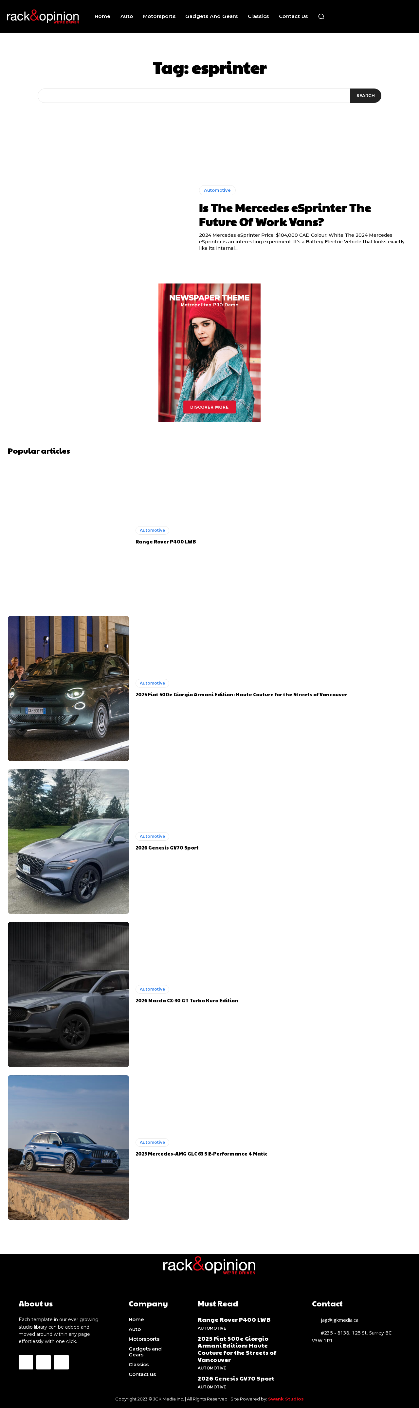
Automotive (217, 190)
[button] (321, 16)
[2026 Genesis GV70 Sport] (68, 841)
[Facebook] (26, 1362)
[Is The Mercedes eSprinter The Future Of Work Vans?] (98, 218)
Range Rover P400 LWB (166, 541)
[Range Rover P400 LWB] (68, 535)
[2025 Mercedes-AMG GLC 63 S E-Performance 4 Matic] (68, 1147)
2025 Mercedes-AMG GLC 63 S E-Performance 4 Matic (201, 1153)
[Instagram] (43, 1362)
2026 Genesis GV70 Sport (167, 847)
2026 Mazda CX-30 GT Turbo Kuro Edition (187, 1000)
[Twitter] (61, 1362)
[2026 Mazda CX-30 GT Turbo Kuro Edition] (68, 994)
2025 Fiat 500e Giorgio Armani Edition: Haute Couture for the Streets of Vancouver (241, 694)
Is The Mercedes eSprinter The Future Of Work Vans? (285, 214)
